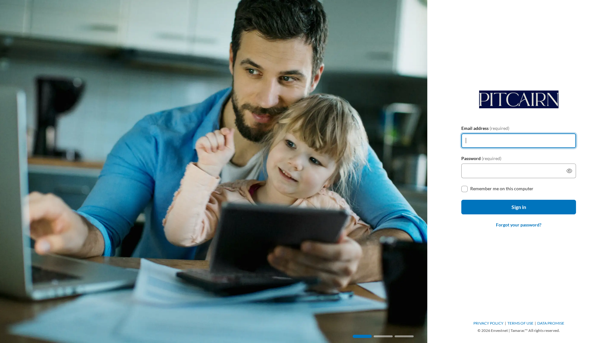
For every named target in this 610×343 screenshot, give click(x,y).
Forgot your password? (518, 224)
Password (481, 158)
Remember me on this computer (501, 188)
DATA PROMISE (550, 323)
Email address (485, 128)
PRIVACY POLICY (488, 323)
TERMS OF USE (520, 323)
